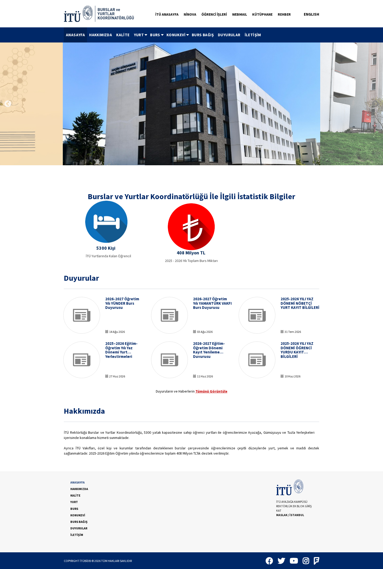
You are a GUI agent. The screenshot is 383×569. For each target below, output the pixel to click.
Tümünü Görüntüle (211, 391)
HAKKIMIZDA (100, 34)
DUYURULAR (229, 34)
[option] (191, 103)
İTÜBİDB (85, 561)
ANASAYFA (75, 34)
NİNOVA (190, 14)
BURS (155, 34)
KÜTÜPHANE (262, 14)
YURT (139, 34)
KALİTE (122, 34)
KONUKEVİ (176, 34)
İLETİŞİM (253, 34)
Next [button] (375, 104)
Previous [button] (8, 104)
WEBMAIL (239, 14)
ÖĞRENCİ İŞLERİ (214, 14)
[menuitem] (75, 34)
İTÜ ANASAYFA (166, 14)
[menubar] (163, 34)
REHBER (284, 14)
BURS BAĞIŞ (203, 34)
